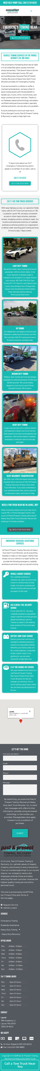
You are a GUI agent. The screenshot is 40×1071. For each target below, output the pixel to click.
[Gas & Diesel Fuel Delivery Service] (6, 605)
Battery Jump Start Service (22, 636)
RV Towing (20, 328)
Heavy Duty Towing (20, 424)
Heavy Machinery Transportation (20, 476)
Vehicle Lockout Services (21, 573)
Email (5, 763)
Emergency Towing (9, 920)
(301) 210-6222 (30, 3)
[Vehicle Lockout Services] (6, 574)
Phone (6, 773)
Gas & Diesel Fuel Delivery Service (21, 606)
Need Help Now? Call (13, 3)
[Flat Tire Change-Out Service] (6, 668)
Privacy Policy (10, 895)
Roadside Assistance (10, 925)
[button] (20, 721)
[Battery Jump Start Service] (6, 637)
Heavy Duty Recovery (11, 934)
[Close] (29, 711)
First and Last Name (11, 754)
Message (6, 782)
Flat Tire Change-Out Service (22, 667)
